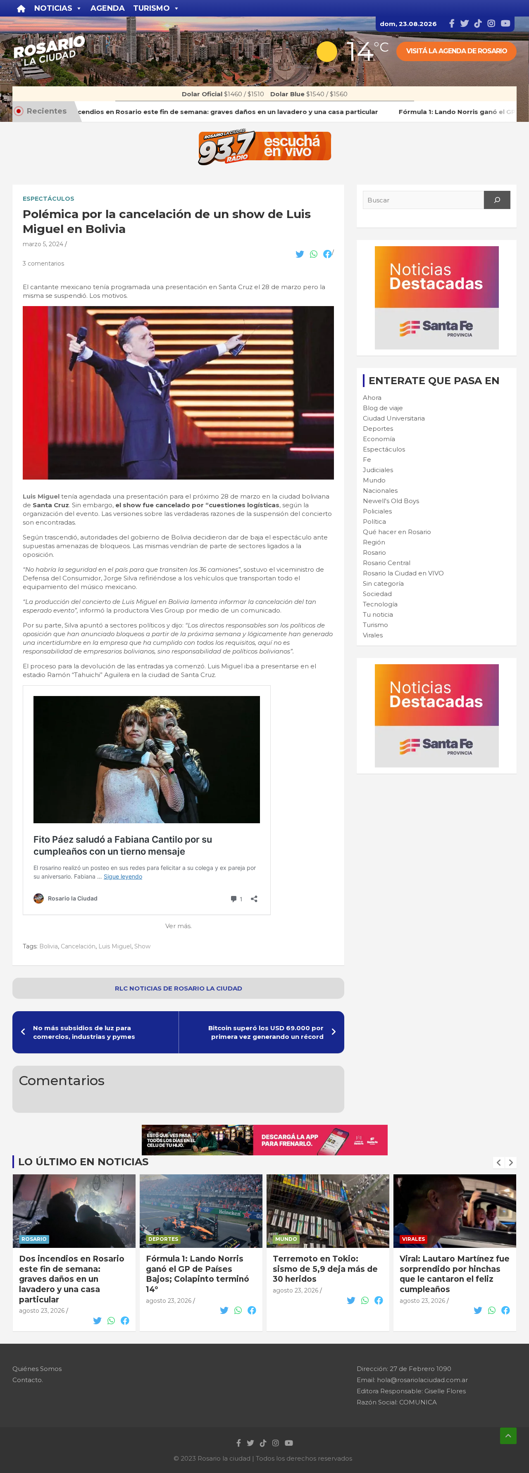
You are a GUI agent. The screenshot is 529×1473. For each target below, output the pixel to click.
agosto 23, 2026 (41, 1300)
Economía (379, 439)
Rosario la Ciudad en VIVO (403, 573)
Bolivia (48, 946)
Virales (373, 635)
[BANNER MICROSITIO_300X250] (437, 250)
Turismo (375, 625)
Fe (367, 459)
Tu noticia (378, 614)
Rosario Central (386, 563)
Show (142, 946)
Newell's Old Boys (391, 501)
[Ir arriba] (508, 1436)
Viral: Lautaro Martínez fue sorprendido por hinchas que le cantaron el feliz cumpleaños (328, 1274)
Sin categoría (383, 583)
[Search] (497, 200)
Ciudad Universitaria (394, 418)
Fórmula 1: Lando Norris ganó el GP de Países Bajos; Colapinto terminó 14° (70, 1274)
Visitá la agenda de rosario (456, 51)
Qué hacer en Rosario (397, 532)
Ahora (372, 398)
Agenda (108, 8)
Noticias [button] (53, 8)
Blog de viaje (383, 408)
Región (374, 542)
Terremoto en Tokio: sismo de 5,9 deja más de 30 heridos (198, 1269)
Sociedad (377, 594)
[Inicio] (21, 8)
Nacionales (380, 490)
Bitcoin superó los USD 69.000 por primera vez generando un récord (266, 1032)
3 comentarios (43, 263)
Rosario (374, 552)
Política (374, 521)
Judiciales (378, 470)
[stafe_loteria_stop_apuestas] (265, 1129)
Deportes (378, 428)
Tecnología (380, 604)
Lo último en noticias (83, 1162)
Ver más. (178, 926)
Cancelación (78, 946)
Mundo (374, 480)
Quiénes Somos (37, 1369)
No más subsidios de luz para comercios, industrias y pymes (84, 1032)
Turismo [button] (151, 8)
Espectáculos (48, 198)
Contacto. (27, 1380)
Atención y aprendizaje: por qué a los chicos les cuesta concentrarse (449, 1269)
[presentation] (499, 1163)
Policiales (377, 511)
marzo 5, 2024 (43, 244)
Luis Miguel (114, 946)
